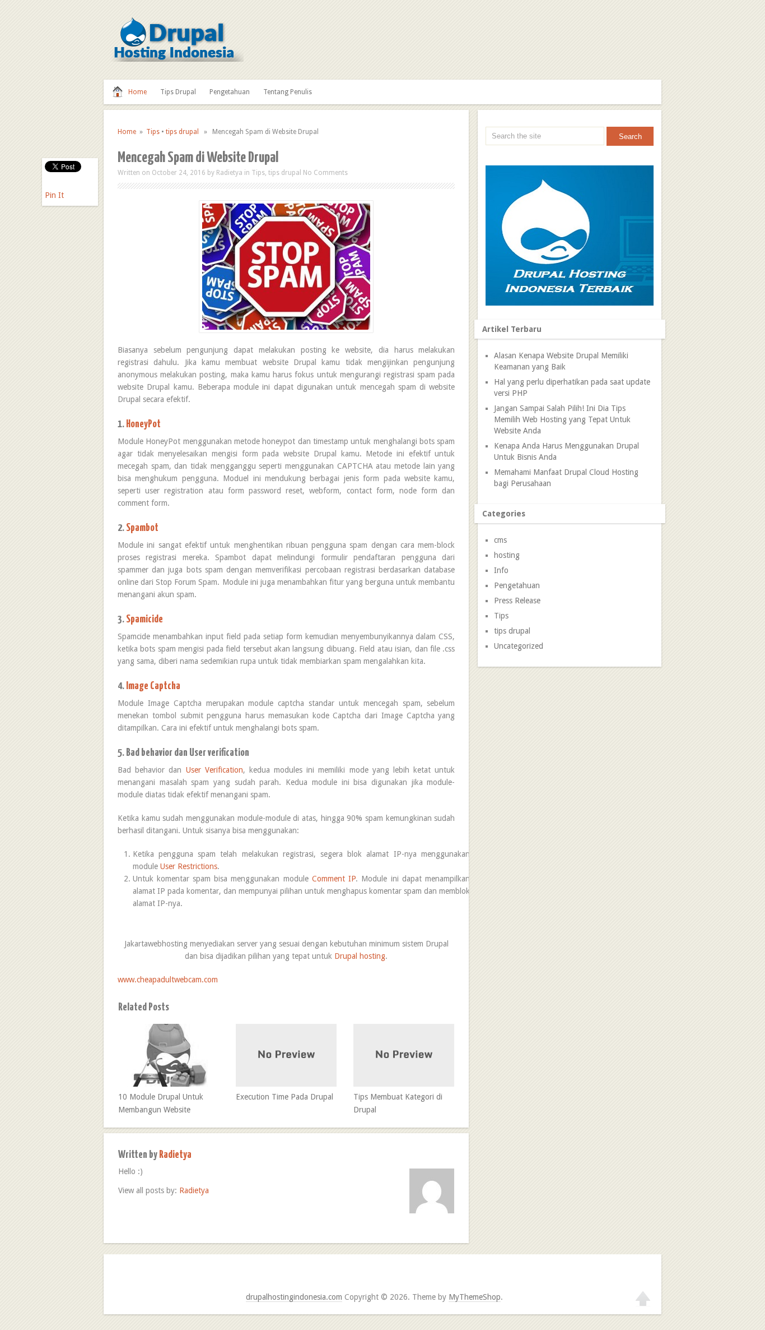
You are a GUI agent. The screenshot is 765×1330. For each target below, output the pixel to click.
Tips (153, 132)
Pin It (54, 195)
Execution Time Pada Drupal (284, 1096)
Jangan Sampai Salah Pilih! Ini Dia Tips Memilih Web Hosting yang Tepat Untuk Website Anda (562, 419)
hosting (507, 555)
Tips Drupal (178, 92)
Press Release (517, 600)
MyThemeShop (475, 1296)
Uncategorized (518, 645)
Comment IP (334, 878)
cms (500, 539)
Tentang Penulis (287, 92)
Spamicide (144, 619)
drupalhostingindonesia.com (294, 1296)
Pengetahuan (229, 92)
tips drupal (182, 132)
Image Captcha (153, 686)
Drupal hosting (359, 956)
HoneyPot (143, 424)
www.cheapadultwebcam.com (168, 979)
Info (501, 570)
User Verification (214, 769)
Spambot (142, 528)
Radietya (229, 173)
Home (137, 92)
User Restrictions (188, 866)
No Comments (325, 173)
